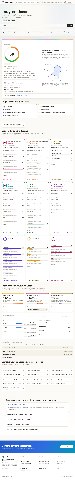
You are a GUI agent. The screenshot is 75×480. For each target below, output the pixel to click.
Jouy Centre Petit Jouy (9, 351)
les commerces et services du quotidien (15, 112)
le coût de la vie (45, 109)
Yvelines (9, 7)
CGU (58, 468)
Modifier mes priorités (21, 95)
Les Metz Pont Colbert (9, 354)
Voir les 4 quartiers (7, 357)
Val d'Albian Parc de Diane (10, 348)
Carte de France (24, 466)
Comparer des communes (27, 470)
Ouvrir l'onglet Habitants (33, 309)
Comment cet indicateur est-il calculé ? (10, 154)
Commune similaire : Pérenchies (35, 379)
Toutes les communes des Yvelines (11, 379)
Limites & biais (42, 466)
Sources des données (44, 463)
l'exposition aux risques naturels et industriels (53, 112)
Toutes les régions (25, 461)
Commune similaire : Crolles (34, 383)
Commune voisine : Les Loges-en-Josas (11, 375)
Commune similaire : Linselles (58, 379)
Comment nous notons (44, 459)
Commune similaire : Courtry (58, 383)
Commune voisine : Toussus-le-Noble (60, 374)
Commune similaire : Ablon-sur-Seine (12, 383)
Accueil (3, 7)
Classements (53, 2)
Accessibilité (60, 466)
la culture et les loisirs (10, 115)
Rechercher (23, 459)
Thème (70, 25)
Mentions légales (61, 461)
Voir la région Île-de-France (9, 370)
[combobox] (28, 2)
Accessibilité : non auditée (67, 476)
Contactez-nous (42, 468)
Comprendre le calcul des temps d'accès (60, 32)
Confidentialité (60, 463)
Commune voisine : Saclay (33, 374)
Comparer (60, 2)
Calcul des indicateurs (44, 461)
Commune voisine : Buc (57, 370)
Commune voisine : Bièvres (33, 370)
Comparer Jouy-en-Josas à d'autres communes (12, 125)
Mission (58, 459)
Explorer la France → (67, 446)
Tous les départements (26, 463)
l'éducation (8, 109)
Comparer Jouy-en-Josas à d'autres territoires (12, 388)
